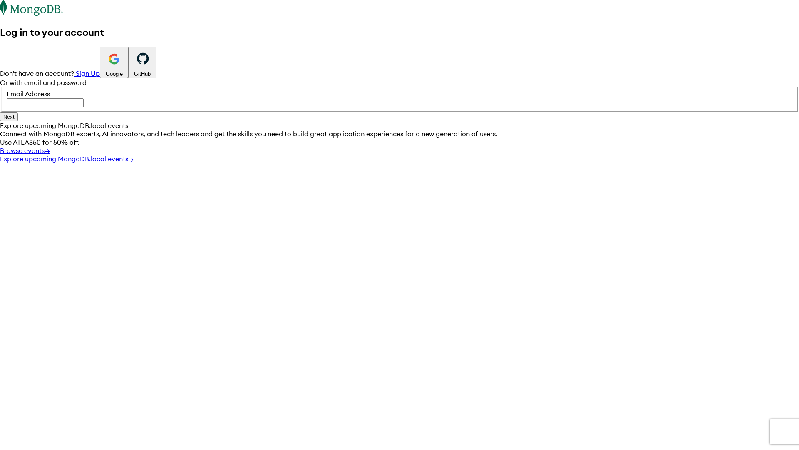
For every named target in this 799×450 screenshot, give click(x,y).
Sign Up (87, 73)
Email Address (28, 94)
